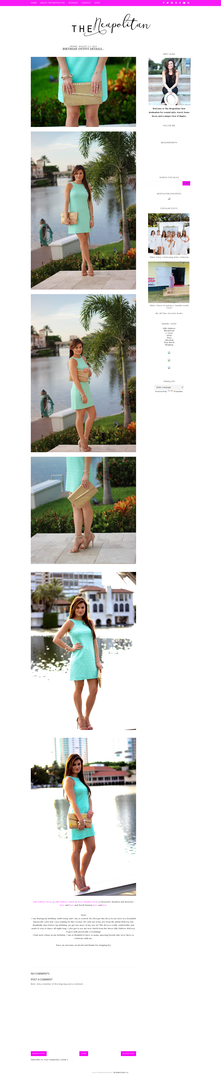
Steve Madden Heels (88, 902)
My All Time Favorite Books (169, 313)
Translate (178, 391)
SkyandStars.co (121, 1072)
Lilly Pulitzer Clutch (65, 902)
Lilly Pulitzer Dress (42, 902)
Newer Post (38, 1054)
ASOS (169, 336)
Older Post (128, 1054)
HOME (34, 3)
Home (84, 1054)
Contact (86, 3)
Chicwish (169, 340)
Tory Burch (169, 342)
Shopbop (169, 345)
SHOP (97, 3)
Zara (169, 338)
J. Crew (169, 333)
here (62, 905)
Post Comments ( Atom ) (56, 1060)
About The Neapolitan (52, 3)
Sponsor (73, 3)
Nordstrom (169, 331)
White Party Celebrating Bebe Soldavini (169, 257)
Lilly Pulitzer (169, 328)
